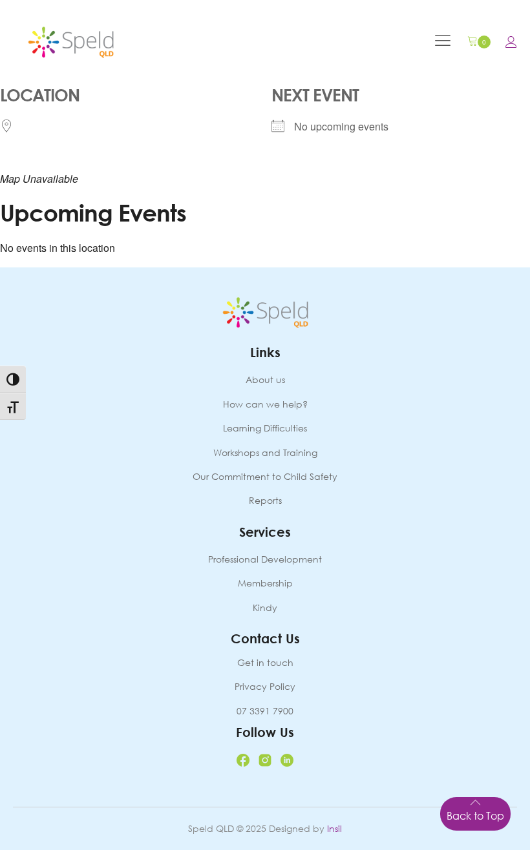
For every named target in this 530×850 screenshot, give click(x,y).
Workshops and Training (265, 452)
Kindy (265, 607)
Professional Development (265, 559)
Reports (265, 500)
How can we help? (265, 404)
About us (265, 379)
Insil (334, 828)
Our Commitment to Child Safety (265, 476)
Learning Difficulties (265, 428)
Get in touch (265, 662)
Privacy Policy (265, 686)
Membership (265, 583)
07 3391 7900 (265, 711)
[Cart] (478, 42)
